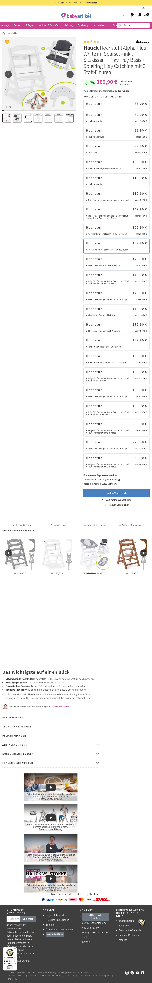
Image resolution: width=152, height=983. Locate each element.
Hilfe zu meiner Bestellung (97, 916)
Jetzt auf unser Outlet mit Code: (76, 2)
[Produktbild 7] (69, 118)
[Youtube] (138, 972)
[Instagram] (127, 972)
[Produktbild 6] (58, 118)
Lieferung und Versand (57, 920)
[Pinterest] (133, 972)
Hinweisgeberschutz (66, 972)
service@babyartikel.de (94, 923)
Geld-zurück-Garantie (130, 930)
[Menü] (15, 949)
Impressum (12, 972)
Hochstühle (12, 33)
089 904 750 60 (90, 927)
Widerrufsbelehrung (47, 972)
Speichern (28, 918)
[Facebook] (143, 972)
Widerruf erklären (55, 934)
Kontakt (86, 942)
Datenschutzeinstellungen (59, 929)
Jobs (79, 972)
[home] (76, 15)
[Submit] (120, 25)
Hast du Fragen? (61, 706)
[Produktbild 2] (17, 118)
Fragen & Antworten (56, 915)
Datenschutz (24, 972)
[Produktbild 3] (27, 118)
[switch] (10, 967)
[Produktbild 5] (48, 118)
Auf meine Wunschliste (118, 500)
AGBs (34, 972)
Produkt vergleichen (118, 504)
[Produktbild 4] (38, 118)
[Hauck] (143, 41)
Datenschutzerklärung (50, 799)
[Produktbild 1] (6, 118)
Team (85, 972)
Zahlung (50, 924)
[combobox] (133, 25)
